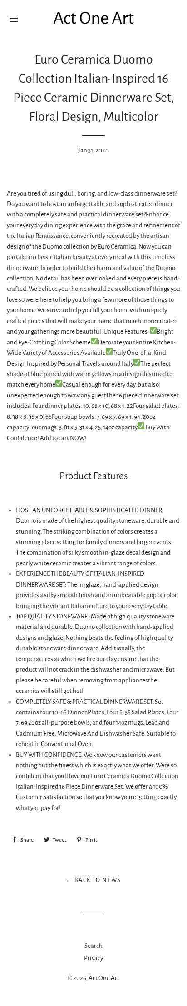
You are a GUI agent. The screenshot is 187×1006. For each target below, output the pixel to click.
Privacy (93, 958)
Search (93, 945)
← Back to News (93, 880)
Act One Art (104, 978)
